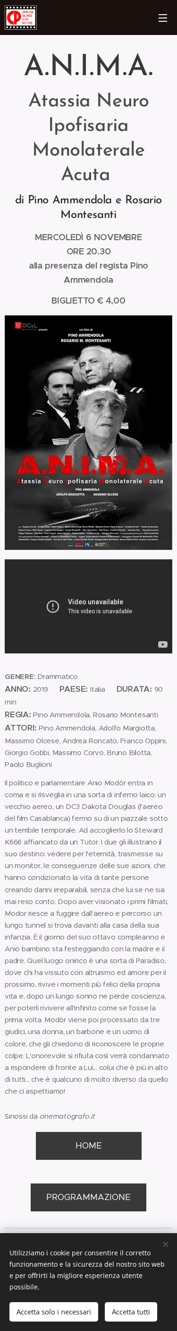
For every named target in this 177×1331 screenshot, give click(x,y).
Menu (162, 17)
